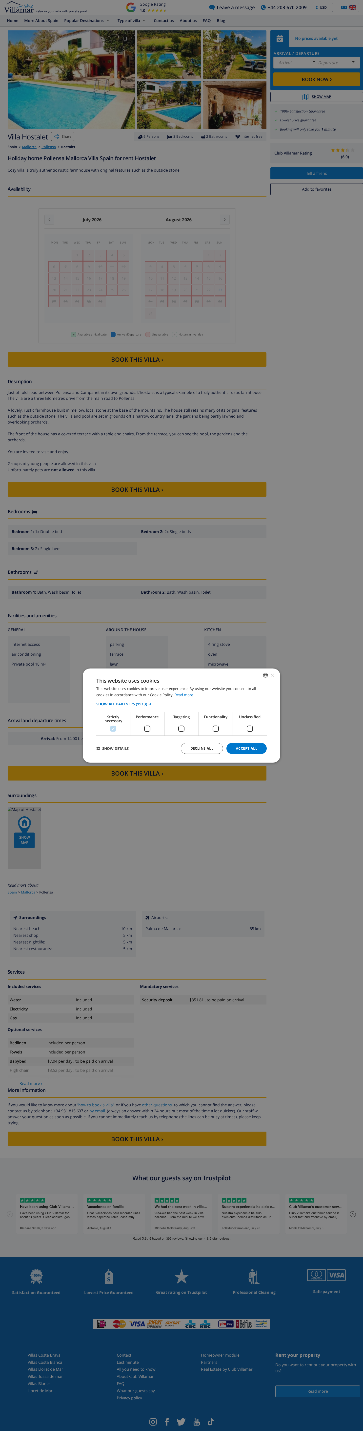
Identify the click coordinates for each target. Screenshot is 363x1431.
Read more (184, 694)
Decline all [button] (201, 748)
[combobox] (265, 675)
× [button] (272, 675)
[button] (181, 704)
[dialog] (181, 716)
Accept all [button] (246, 748)
